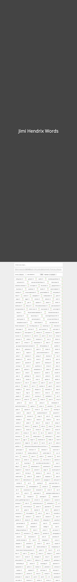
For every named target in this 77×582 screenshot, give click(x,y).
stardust (37, 567)
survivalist (55, 523)
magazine (17, 469)
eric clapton (33, 285)
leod (43, 443)
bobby (50, 439)
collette (47, 376)
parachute (35, 459)
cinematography (55, 446)
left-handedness (43, 346)
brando (27, 379)
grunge (34, 426)
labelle (47, 429)
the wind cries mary (53, 312)
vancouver (18, 339)
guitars (27, 396)
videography (46, 520)
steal (34, 399)
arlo (58, 406)
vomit (27, 366)
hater (44, 523)
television (38, 473)
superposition (18, 567)
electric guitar (20, 319)
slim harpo (42, 570)
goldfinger (27, 376)
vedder (27, 423)
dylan (42, 382)
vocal (56, 526)
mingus (17, 392)
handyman (38, 339)
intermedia (56, 573)
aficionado (55, 570)
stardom (18, 570)
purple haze (19, 316)
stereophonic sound (21, 322)
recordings (56, 409)
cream (57, 386)
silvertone (48, 356)
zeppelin (18, 396)
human (24, 456)
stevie (57, 382)
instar (57, 516)
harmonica (17, 436)
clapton (28, 352)
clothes (56, 392)
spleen (17, 342)
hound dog (26, 463)
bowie (25, 386)
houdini (17, 379)
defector (37, 560)
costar (31, 553)
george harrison (55, 285)
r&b (58, 456)
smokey (56, 423)
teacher (56, 349)
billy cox (28, 305)
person (17, 352)
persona (18, 536)
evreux (46, 392)
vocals (17, 413)
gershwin (18, 429)
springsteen (35, 295)
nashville (28, 516)
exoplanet (30, 570)
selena (37, 423)
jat (16, 463)
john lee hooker (20, 523)
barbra (17, 372)
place (32, 456)
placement (55, 563)
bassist (38, 419)
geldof (17, 369)
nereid (57, 553)
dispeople (18, 543)
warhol (56, 376)
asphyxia (38, 302)
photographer (55, 486)
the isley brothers (19, 309)
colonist (37, 516)
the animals (43, 285)
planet (37, 506)
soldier (57, 443)
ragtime (32, 406)
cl (48, 577)
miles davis (56, 326)
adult (28, 359)
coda (34, 540)
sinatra (25, 295)
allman (26, 399)
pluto (24, 466)
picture (31, 563)
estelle (46, 372)
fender (26, 426)
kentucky (56, 342)
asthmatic (56, 466)
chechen (27, 520)
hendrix (42, 289)
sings (57, 436)
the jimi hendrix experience (34, 312)
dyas (47, 513)
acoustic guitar (55, 469)
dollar (47, 342)
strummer (17, 426)
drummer (29, 416)
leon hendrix (19, 453)
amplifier (56, 346)
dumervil (57, 500)
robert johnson (26, 480)
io (58, 503)
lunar (57, 473)
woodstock (30, 289)
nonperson (55, 496)
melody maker (36, 436)
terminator (26, 533)
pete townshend (55, 305)
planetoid (47, 567)
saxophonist (18, 416)
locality (17, 533)
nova (57, 463)
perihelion (45, 533)
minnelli (56, 372)
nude (24, 553)
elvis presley (56, 292)
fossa (49, 550)
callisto (28, 476)
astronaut (56, 567)
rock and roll (20, 282)
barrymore (17, 382)
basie (57, 389)
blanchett (36, 372)
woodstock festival (41, 413)
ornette (36, 409)
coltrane (37, 429)
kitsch (34, 530)
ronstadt (56, 416)
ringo (27, 392)
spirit (57, 359)
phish (16, 433)
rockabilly (18, 389)
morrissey (18, 366)
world (35, 336)
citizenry (25, 433)
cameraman (18, 513)
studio (28, 560)
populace (26, 409)
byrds (35, 443)
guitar (57, 295)
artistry (48, 580)
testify (17, 356)
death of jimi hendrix (20, 406)
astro (43, 536)
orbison (34, 382)
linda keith (47, 389)
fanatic (27, 469)
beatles (56, 379)
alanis (57, 366)
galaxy (25, 510)
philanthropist (34, 466)
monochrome (27, 490)
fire (16, 456)
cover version (46, 459)
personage (42, 496)
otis (27, 436)
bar (17, 510)
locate (38, 543)
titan (16, 553)
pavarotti (27, 362)
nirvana (56, 429)
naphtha (17, 446)
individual (43, 449)
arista (37, 379)
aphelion (17, 520)
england (57, 332)
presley (56, 352)
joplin (37, 349)
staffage (45, 526)
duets (27, 389)
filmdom (18, 516)
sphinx (28, 567)
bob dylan (17, 332)
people (37, 476)
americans (47, 332)
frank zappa (19, 329)
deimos (17, 459)
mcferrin (37, 392)
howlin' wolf (18, 476)
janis (50, 382)
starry (46, 557)
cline (30, 403)
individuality (50, 503)
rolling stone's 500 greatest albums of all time (35, 446)
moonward (32, 526)
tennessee (17, 503)
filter (42, 274)
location (49, 456)
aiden (17, 376)
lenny (57, 399)
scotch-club (55, 449)
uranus (56, 540)
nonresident (18, 573)
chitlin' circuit (32, 309)
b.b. (17, 493)
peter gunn (56, 480)
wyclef (37, 362)
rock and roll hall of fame (37, 282)
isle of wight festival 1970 (51, 316)
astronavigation (33, 486)
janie (50, 399)
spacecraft (56, 557)
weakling (39, 483)
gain (28, 302)
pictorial (29, 573)
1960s (17, 349)
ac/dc (39, 513)
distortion (26, 336)
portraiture (55, 536)
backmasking (19, 563)
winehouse (47, 362)
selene (18, 496)
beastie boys (46, 326)
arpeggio (28, 546)
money (57, 336)
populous (57, 459)
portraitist (28, 543)
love (57, 356)
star (57, 490)
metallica (17, 292)
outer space (55, 329)
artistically (17, 577)
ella (41, 433)
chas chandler (44, 309)
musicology (43, 563)
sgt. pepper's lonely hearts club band (24, 346)
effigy (16, 466)
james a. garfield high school (22, 500)
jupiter (40, 550)
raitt (33, 386)
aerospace (46, 500)
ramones (36, 299)
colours (37, 376)
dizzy (50, 426)
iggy (24, 439)
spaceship (56, 520)
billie (42, 426)
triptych (49, 553)
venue (48, 473)
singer (31, 439)
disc (50, 336)
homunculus (31, 536)
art (57, 550)
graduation (27, 349)
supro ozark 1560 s (53, 483)
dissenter (47, 516)
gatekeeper (56, 560)
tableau (36, 533)
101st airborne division (40, 305)
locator (17, 557)
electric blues (34, 316)
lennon (46, 409)
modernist (27, 356)
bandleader (48, 396)
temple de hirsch (19, 486)
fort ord (57, 506)
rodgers (27, 443)
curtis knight (56, 309)
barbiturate (18, 305)
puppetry (46, 560)
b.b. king (27, 473)
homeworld (38, 490)
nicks (26, 503)
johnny (41, 403)
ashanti (57, 369)
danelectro (18, 359)
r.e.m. (57, 453)
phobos (26, 459)
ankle (41, 456)
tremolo (27, 557)
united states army (37, 503)
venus (37, 573)
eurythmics (37, 366)
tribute (28, 419)
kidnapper (36, 557)
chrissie (48, 366)
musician (17, 336)
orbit (47, 543)
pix (28, 483)
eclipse (26, 577)
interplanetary (55, 546)
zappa (17, 299)
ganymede (47, 506)
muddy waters (47, 295)
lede (46, 510)
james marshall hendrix (42, 352)
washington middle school (52, 493)
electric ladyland (54, 289)
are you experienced (30, 292)
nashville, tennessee (20, 540)
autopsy (38, 356)
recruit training (27, 506)
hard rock (30, 329)
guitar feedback (44, 292)
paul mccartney (42, 329)
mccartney (37, 396)
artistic (44, 530)
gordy (17, 409)
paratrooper (18, 302)
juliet (16, 506)
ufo (16, 490)
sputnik (37, 480)
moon (34, 433)
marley (46, 423)
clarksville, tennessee (20, 285)
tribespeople (45, 540)
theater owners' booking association (24, 550)
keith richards (38, 322)
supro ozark (36, 493)
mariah (48, 419)
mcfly (26, 372)
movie (37, 359)
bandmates (41, 439)
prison (40, 406)
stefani (47, 369)
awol (43, 336)
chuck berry (18, 289)
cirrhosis (26, 342)
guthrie (18, 403)
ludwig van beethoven (21, 530)
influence (38, 332)
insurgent (29, 496)
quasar (17, 473)
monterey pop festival (53, 279)
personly (44, 486)
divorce (57, 339)
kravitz (27, 429)
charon (40, 553)
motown (47, 359)
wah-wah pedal (35, 319)
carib (34, 577)
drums (16, 439)
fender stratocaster (19, 326)
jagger (26, 299)
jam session (55, 530)
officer (57, 426)
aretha (16, 386)
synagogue (46, 480)
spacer (57, 580)
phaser (47, 302)
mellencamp (48, 436)
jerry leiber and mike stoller (42, 463)
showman (28, 580)
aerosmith (55, 413)
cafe (42, 577)
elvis (26, 382)
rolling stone (19, 279)
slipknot (50, 433)
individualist (54, 403)
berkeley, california (32, 453)
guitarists (17, 443)
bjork (57, 362)
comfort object (46, 453)
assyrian (57, 543)
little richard (54, 282)
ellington (37, 389)
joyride (17, 362)
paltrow (26, 369)
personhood (46, 466)
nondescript (19, 526)
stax (57, 419)
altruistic (36, 500)
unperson (36, 510)
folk (58, 433)
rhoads (42, 399)
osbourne (47, 299)
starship (18, 483)
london (47, 349)
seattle (40, 279)
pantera (17, 399)
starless (38, 580)
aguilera (47, 379)
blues (16, 295)
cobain (28, 413)
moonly (46, 573)
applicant (56, 510)
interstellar (56, 513)
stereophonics (37, 369)
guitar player (19, 449)
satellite (18, 423)
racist (57, 299)
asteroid (36, 469)
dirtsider (18, 546)
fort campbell (29, 513)
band (58, 439)
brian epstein (28, 332)
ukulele (28, 339)
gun (50, 443)
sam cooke (18, 580)
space (57, 476)
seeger (44, 469)
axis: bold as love (53, 322)
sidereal (36, 520)
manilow (41, 386)
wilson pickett (18, 560)
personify (50, 406)
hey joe (18, 312)
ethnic (16, 480)
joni (58, 396)
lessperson (47, 476)
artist (25, 493)
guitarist (30, 279)
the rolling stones (33, 326)
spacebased (56, 577)
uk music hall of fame (52, 319)
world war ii (31, 449)
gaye (50, 386)
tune (48, 339)
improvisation (37, 342)
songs (39, 416)
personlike (33, 523)
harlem (57, 302)
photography (56, 533)
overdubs (18, 419)
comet (48, 490)
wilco (47, 416)
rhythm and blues (41, 546)
